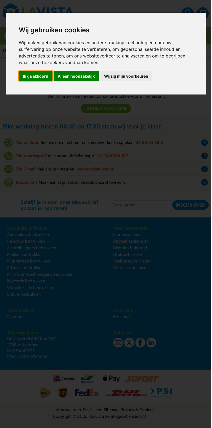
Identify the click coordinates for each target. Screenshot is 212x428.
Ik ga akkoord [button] (35, 76)
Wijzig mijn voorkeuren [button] (126, 76)
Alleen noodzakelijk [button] (76, 76)
